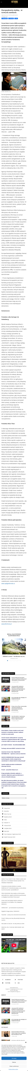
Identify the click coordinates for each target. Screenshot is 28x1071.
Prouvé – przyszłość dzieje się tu (9, 769)
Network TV (7, 822)
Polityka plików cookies (13, 1069)
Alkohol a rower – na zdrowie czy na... (14, 656)
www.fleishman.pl (6, 624)
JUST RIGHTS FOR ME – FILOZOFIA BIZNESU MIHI (13, 744)
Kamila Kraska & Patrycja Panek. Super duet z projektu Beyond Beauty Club (18, 1033)
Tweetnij (11, 18)
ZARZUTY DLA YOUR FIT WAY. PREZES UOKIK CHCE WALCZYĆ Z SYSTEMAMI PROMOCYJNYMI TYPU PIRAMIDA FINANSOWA (13, 880)
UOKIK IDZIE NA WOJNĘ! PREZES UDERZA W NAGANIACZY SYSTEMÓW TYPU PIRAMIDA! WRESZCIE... (11, 902)
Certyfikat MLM (7, 828)
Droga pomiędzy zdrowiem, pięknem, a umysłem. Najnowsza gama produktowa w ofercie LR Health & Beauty (12, 775)
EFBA (5, 819)
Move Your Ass (7, 814)
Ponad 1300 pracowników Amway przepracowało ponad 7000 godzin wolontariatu (18, 679)
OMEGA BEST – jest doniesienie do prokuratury (12, 907)
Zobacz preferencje (14, 1066)
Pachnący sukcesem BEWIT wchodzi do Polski (13, 748)
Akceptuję (14, 1058)
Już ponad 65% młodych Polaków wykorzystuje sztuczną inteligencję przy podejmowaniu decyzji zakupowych (18, 689)
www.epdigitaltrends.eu (8, 583)
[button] (26, 1042)
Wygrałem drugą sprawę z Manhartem (10, 911)
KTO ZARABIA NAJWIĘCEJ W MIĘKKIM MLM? (18, 698)
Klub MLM (6, 831)
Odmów (14, 1062)
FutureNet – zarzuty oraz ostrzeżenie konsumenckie (13, 914)
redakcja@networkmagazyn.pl (15, 991)
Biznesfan (6, 811)
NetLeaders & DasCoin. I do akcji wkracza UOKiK (12, 923)
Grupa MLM (7, 808)
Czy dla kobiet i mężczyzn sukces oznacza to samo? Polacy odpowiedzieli (18, 717)
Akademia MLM (7, 817)
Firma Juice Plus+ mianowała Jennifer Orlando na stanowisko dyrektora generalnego (18, 708)
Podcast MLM (7, 825)
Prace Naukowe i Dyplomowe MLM (12, 834)
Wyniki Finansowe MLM (9, 837)
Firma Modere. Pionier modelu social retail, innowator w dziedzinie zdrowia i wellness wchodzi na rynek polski (12, 732)
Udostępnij (5, 18)
